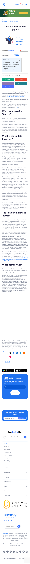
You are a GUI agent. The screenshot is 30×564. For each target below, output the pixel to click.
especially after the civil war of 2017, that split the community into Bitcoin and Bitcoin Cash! (15, 259)
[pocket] (10, 357)
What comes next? (9, 70)
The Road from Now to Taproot (10, 67)
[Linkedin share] (17, 353)
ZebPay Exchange (8, 446)
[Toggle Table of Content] (18, 60)
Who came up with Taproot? (11, 62)
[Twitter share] (10, 353)
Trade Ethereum (8, 455)
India (22, 4)
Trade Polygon (7, 461)
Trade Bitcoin (7, 452)
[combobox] (7, 436)
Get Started (15, 4)
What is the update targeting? (12, 64)
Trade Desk (11, 50)
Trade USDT (7, 458)
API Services (7, 449)
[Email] (24, 353)
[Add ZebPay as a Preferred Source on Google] (24, 51)
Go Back (7, 362)
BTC (17, 107)
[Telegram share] (20, 353)
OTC (5, 463)
